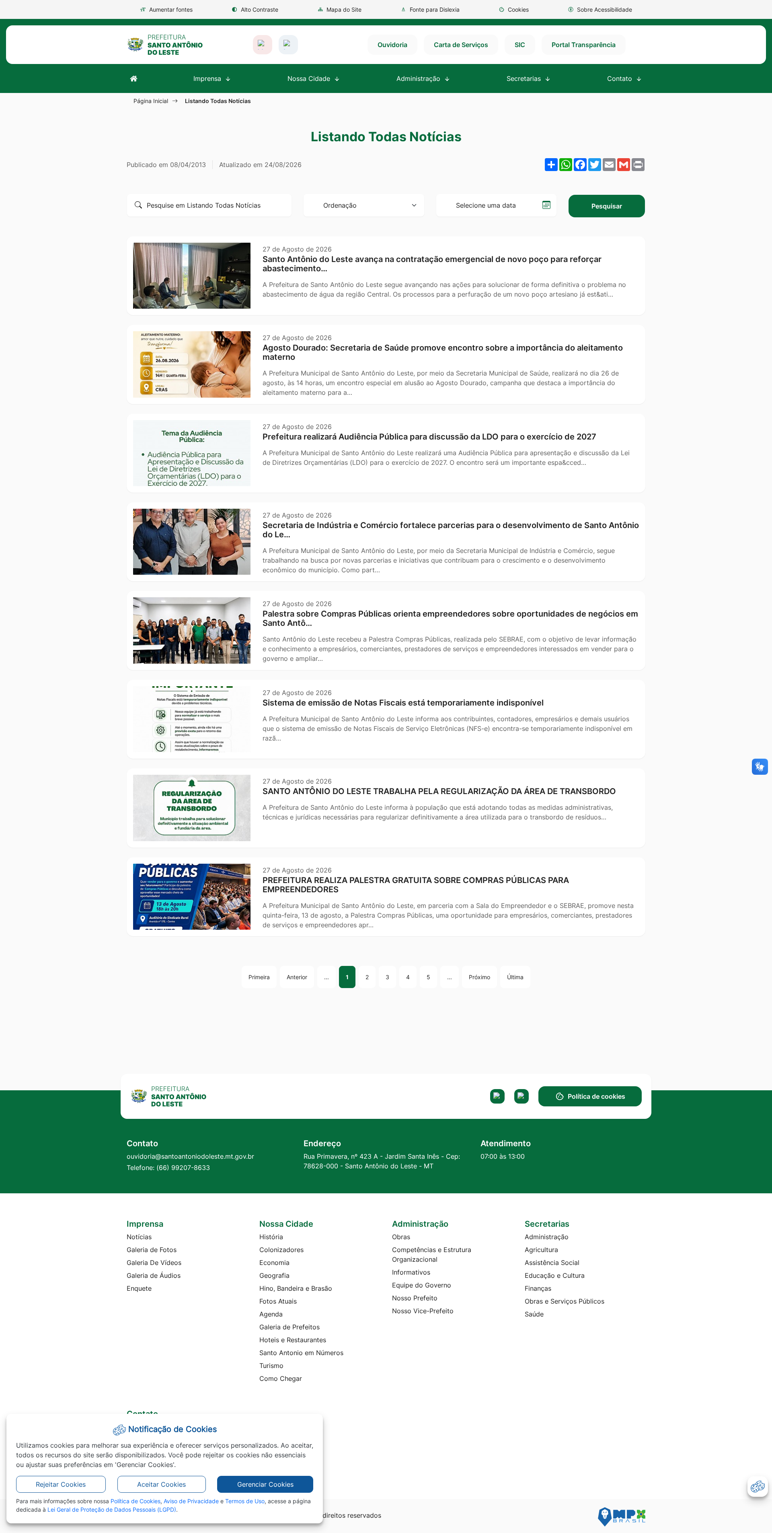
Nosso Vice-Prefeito (423, 1311)
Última (515, 977)
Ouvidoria (392, 45)
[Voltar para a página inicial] (189, 1096)
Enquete (139, 1288)
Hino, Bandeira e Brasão (295, 1288)
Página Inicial (150, 100)
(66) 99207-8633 (183, 1168)
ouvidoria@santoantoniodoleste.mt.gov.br (190, 1156)
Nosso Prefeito (414, 1298)
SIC (520, 45)
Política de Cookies (135, 1501)
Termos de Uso (245, 1501)
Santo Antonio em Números (301, 1353)
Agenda (271, 1314)
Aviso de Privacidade (191, 1501)
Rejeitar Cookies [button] (61, 1484)
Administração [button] (419, 78)
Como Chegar (280, 1378)
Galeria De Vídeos (154, 1263)
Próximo (479, 977)
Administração (547, 1237)
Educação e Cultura (555, 1275)
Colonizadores (281, 1250)
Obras (401, 1237)
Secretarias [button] (525, 78)
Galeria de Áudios (154, 1275)
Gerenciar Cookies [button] (265, 1484)
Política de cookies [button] (596, 1096)
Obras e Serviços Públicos (564, 1301)
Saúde (534, 1314)
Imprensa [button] (208, 78)
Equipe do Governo (421, 1285)
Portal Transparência (584, 45)
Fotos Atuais (278, 1301)
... (326, 977)
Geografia (274, 1275)
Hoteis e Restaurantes (292, 1340)
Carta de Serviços (461, 45)
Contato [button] (620, 78)
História (271, 1237)
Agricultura (541, 1250)
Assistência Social (552, 1263)
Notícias (139, 1237)
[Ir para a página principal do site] (165, 45)
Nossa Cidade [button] (309, 78)
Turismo (271, 1366)
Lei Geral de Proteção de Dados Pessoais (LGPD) (111, 1509)
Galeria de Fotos (152, 1250)
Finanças (538, 1288)
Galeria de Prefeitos (289, 1327)
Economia (274, 1263)
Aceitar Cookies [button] (161, 1484)
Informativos (411, 1272)
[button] (513, 9)
